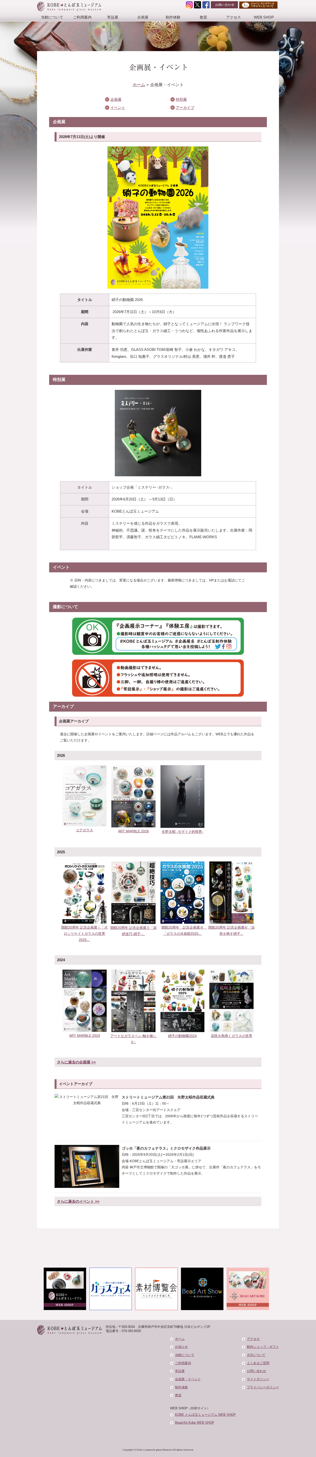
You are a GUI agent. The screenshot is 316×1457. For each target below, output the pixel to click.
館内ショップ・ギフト (263, 1347)
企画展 (142, 17)
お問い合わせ (256, 1371)
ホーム (139, 84)
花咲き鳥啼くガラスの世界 (231, 1036)
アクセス (233, 17)
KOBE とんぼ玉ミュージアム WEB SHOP (205, 1415)
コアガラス (84, 830)
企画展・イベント (188, 1379)
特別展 (181, 99)
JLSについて (256, 1355)
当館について (52, 17)
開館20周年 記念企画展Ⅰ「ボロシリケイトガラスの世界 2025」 (84, 933)
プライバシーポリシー (263, 1387)
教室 (203, 17)
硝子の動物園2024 (182, 1036)
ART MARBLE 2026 (133, 831)
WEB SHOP (264, 17)
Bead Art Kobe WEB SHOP (194, 1422)
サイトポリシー (258, 1379)
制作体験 (173, 17)
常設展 (112, 17)
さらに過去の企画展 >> (76, 1062)
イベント (117, 107)
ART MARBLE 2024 (84, 1036)
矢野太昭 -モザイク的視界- (182, 832)
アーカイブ (185, 107)
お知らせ (181, 1347)
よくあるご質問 (258, 1363)
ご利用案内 (82, 17)
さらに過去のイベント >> (78, 1201)
